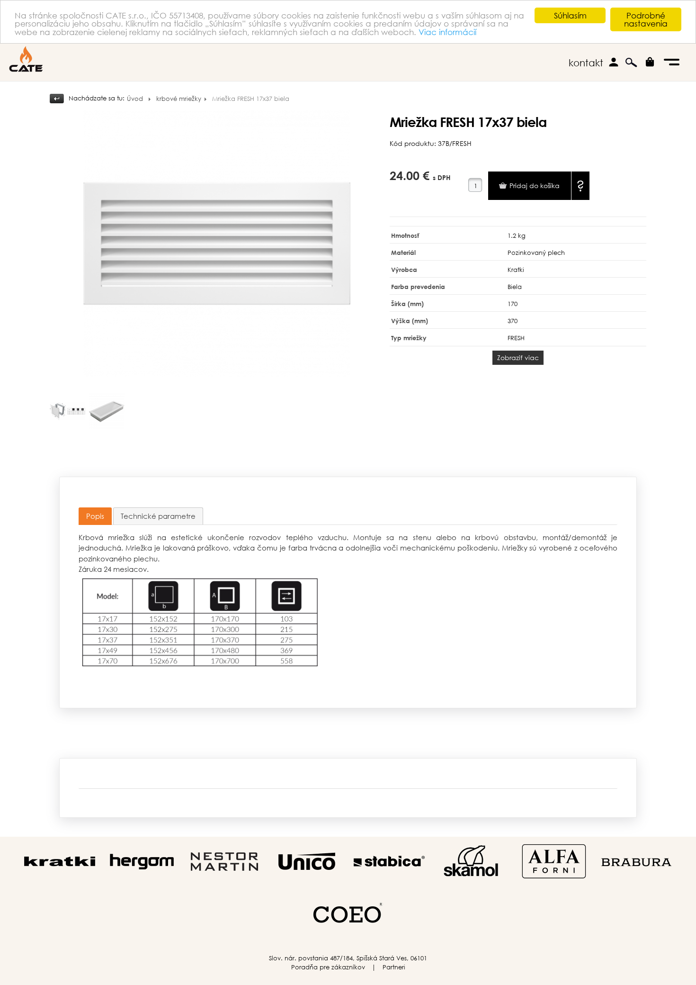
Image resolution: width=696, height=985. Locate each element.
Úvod (135, 99)
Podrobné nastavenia (646, 19)
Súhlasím (570, 15)
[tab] (95, 516)
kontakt (586, 62)
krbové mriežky (178, 99)
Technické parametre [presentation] (158, 516)
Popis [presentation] (95, 516)
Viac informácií (447, 32)
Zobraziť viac (518, 357)
